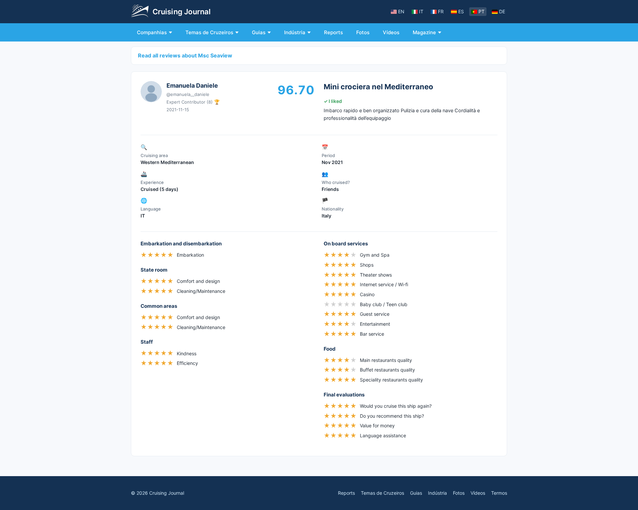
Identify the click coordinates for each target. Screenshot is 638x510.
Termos (499, 493)
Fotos (363, 32)
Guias (259, 32)
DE (502, 11)
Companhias (152, 32)
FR (441, 11)
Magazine (424, 32)
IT (421, 11)
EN (401, 11)
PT (481, 11)
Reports (333, 32)
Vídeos (391, 32)
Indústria (294, 32)
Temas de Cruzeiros (209, 32)
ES (461, 11)
